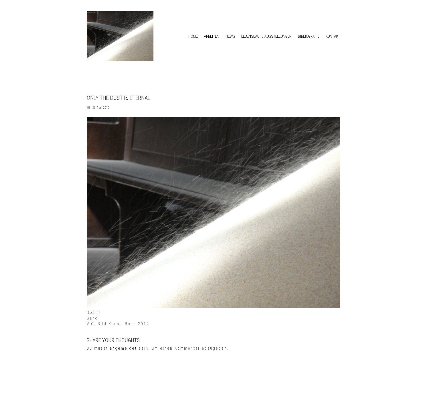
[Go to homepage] (120, 36)
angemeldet (123, 348)
